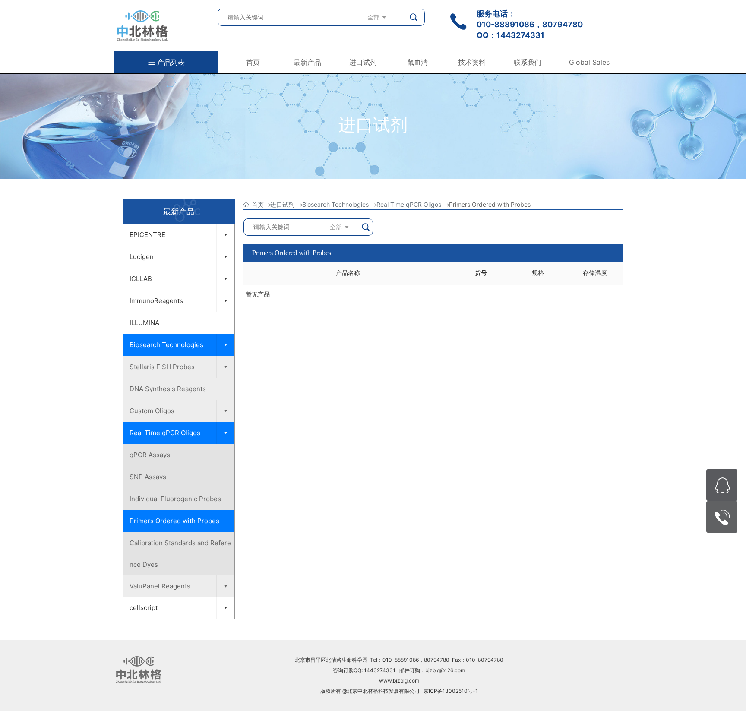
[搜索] (414, 17)
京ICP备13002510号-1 (451, 691)
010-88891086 (505, 24)
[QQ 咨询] (721, 485)
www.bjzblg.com (399, 680)
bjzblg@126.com (445, 670)
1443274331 (520, 35)
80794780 (562, 24)
